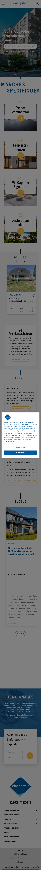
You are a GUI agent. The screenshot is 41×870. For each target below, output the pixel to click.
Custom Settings (20, 447)
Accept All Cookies (20, 452)
